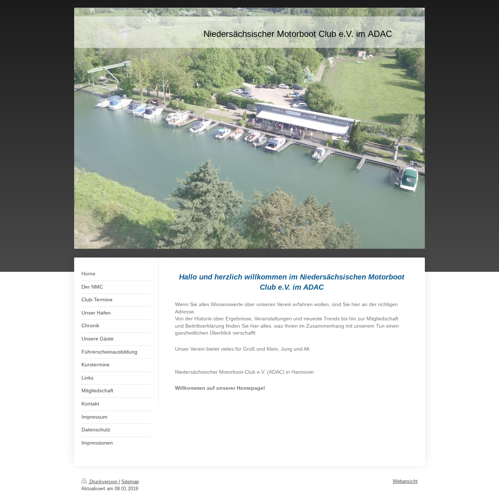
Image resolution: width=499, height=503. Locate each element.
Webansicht (405, 481)
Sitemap (130, 481)
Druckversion (103, 481)
